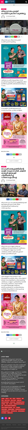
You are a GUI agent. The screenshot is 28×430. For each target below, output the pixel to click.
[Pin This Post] (15, 36)
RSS (10, 398)
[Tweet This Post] (9, 36)
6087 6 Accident (5, 402)
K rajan (18, 407)
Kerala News (11, 409)
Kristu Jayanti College (7, 407)
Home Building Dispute (19, 403)
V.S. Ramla (4, 412)
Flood (10, 403)
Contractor (14, 411)
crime (3, 398)
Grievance (8, 424)
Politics (14, 424)
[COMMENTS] (21, 36)
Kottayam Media (11, 16)
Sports (24, 424)
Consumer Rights (6, 411)
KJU (2, 405)
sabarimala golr (20, 402)
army (14, 398)
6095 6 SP (19, 400)
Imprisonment (21, 411)
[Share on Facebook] (6, 36)
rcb (2, 400)
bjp (22, 398)
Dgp (7, 403)
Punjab (3, 403)
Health (19, 424)
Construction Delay (20, 409)
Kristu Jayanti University (10, 405)
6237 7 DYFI (7, 400)
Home (3, 424)
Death (7, 398)
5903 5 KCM (12, 402)
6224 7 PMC (13, 400)
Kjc (14, 407)
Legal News (4, 409)
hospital (19, 398)
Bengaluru (10, 412)
